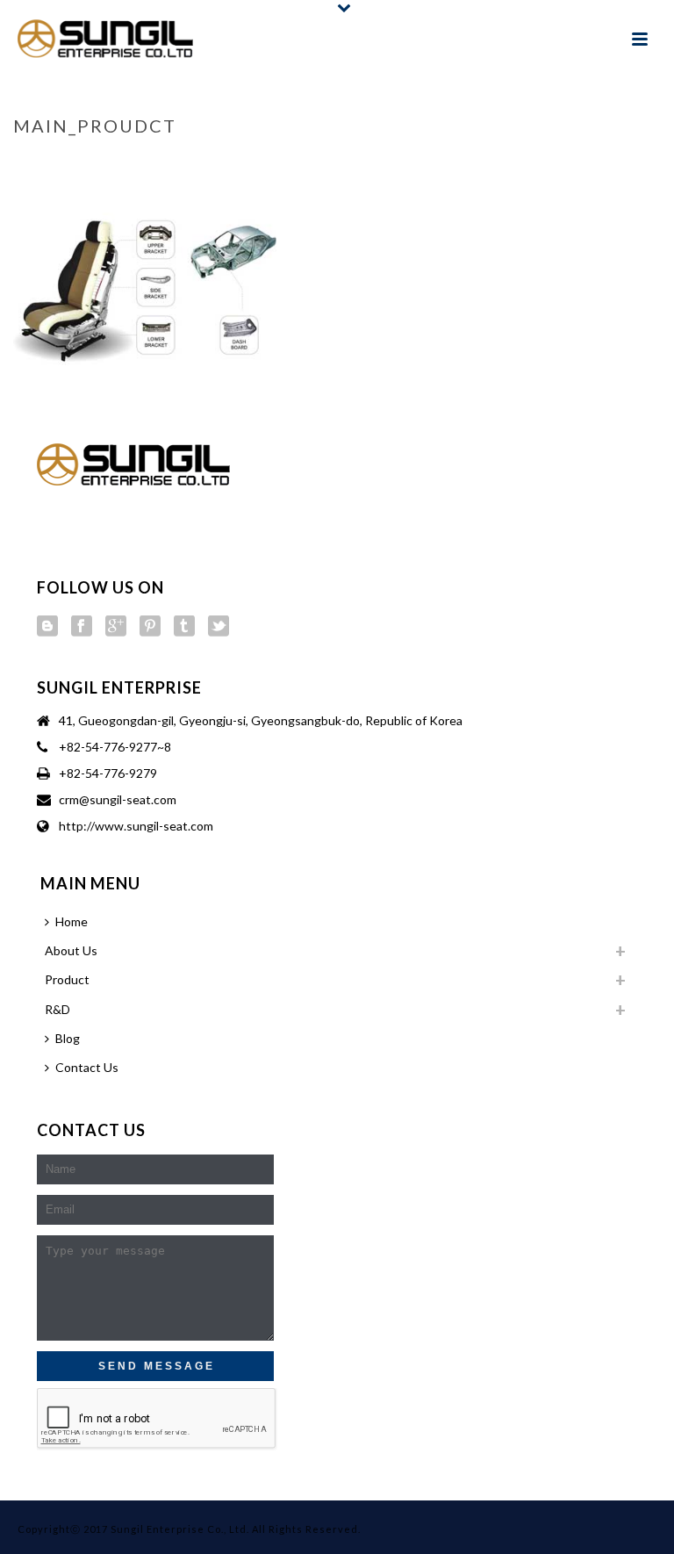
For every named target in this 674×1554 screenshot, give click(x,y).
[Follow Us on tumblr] (184, 626)
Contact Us (86, 1067)
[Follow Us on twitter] (218, 626)
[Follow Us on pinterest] (150, 626)
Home (490, 162)
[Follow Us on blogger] (47, 626)
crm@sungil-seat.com (117, 799)
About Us (71, 950)
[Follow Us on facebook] (81, 626)
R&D (57, 1009)
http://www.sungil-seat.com (136, 825)
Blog (67, 1038)
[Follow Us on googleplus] (115, 626)
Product (67, 979)
